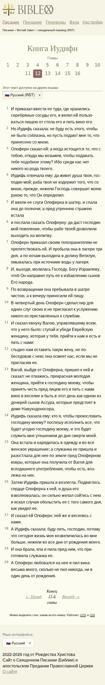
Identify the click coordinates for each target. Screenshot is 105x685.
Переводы (56, 22)
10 (97, 65)
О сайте (10, 671)
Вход (74, 22)
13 (47, 73)
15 (67, 73)
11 (28, 73)
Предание (32, 22)
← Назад (34, 596)
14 (57, 73)
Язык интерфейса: (18, 634)
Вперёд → (71, 596)
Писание (11, 22)
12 (38, 73)
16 (77, 73)
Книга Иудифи (52, 47)
